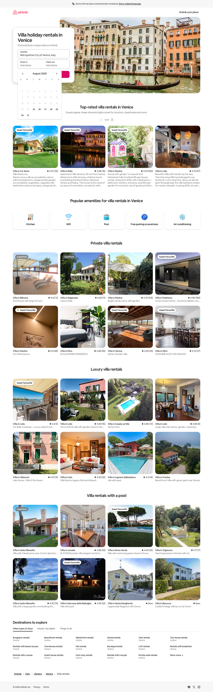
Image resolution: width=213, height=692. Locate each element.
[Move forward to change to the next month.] (56, 74)
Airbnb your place (189, 12)
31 (28, 115)
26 (39, 109)
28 (51, 109)
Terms (46, 687)
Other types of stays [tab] (23, 628)
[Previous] (101, 120)
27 (45, 109)
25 (34, 109)
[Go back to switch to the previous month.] (23, 74)
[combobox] (43, 55)
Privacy (37, 687)
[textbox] (30, 65)
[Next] (112, 120)
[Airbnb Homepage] (20, 12)
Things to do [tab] (66, 628)
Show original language (130, 3)
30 (22, 115)
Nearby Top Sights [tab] (46, 628)
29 (57, 109)
